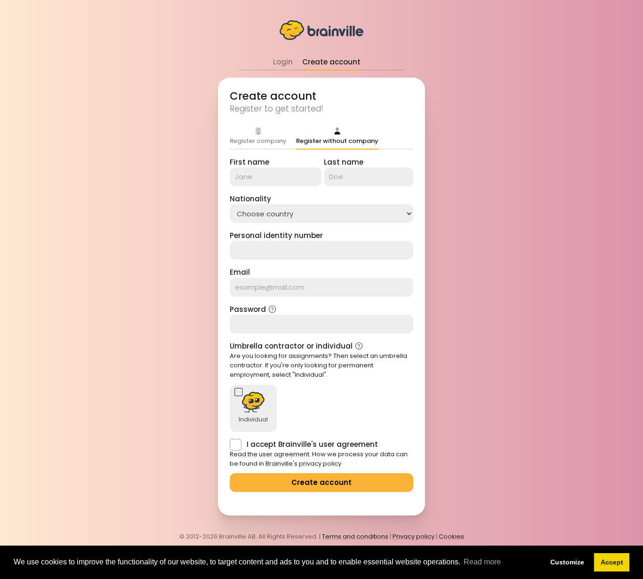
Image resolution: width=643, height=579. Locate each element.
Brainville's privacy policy (303, 463)
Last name (343, 162)
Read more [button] (482, 562)
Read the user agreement (269, 454)
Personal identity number (276, 235)
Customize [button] (567, 562)
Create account (331, 62)
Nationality (250, 199)
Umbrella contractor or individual (291, 346)
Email (240, 272)
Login (283, 62)
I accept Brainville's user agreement (312, 444)
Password (248, 309)
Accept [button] (612, 562)
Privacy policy (413, 536)
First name (249, 162)
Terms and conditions (355, 536)
